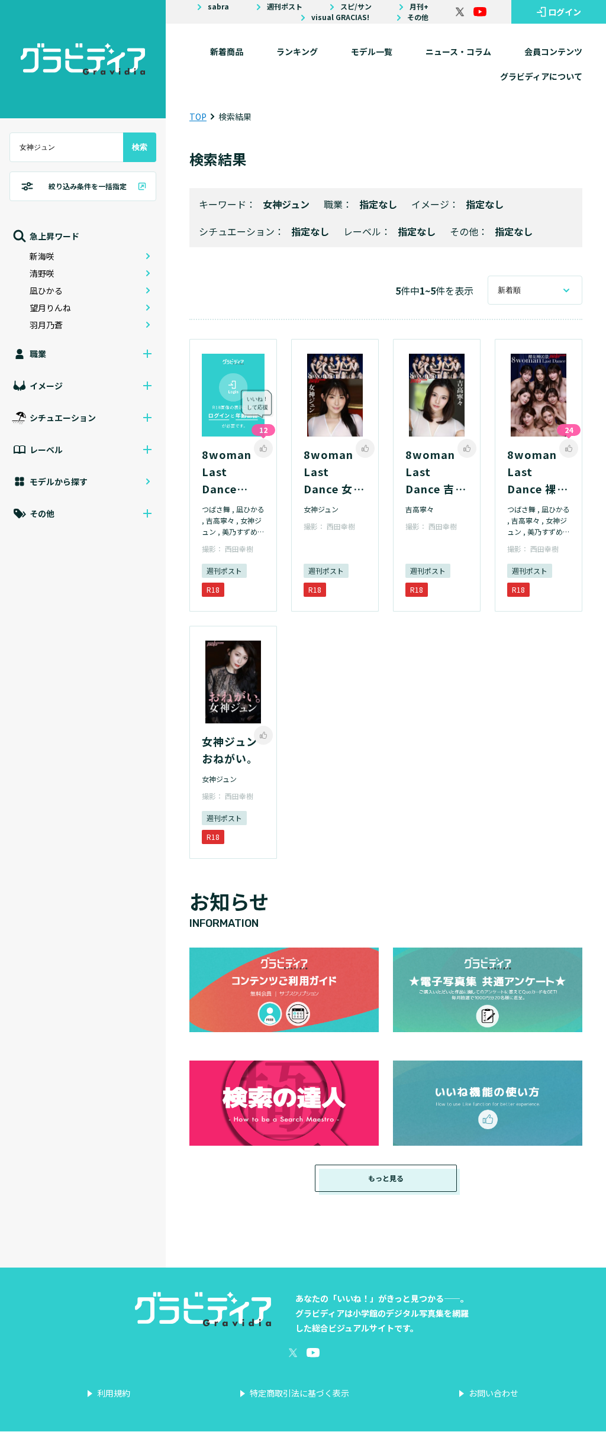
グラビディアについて (541, 76)
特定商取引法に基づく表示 (299, 1393)
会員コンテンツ (553, 51)
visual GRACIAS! (340, 17)
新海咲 (42, 256)
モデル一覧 (371, 51)
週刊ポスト (284, 6)
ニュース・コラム (458, 51)
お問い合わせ (493, 1393)
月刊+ (419, 6)
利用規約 (113, 1393)
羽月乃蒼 (46, 325)
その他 (417, 17)
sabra (218, 6)
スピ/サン (356, 6)
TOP (198, 116)
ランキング (297, 51)
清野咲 (42, 273)
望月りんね (50, 307)
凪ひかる (46, 290)
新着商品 (226, 51)
